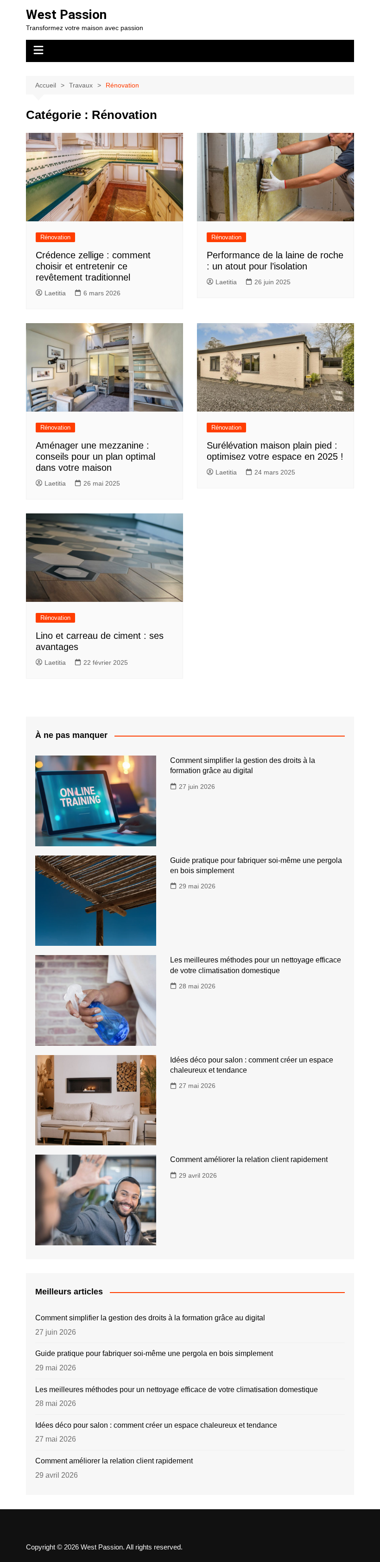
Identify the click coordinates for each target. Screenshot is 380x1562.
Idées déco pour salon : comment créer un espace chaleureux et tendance (156, 1425)
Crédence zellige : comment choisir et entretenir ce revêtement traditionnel (93, 266)
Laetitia (55, 293)
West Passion (66, 14)
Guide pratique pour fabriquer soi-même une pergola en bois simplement (154, 1353)
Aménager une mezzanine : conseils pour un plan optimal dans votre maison (95, 456)
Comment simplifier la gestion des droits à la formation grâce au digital (150, 1318)
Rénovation (55, 237)
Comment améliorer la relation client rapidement (249, 1159)
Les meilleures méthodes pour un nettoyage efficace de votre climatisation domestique (176, 1389)
